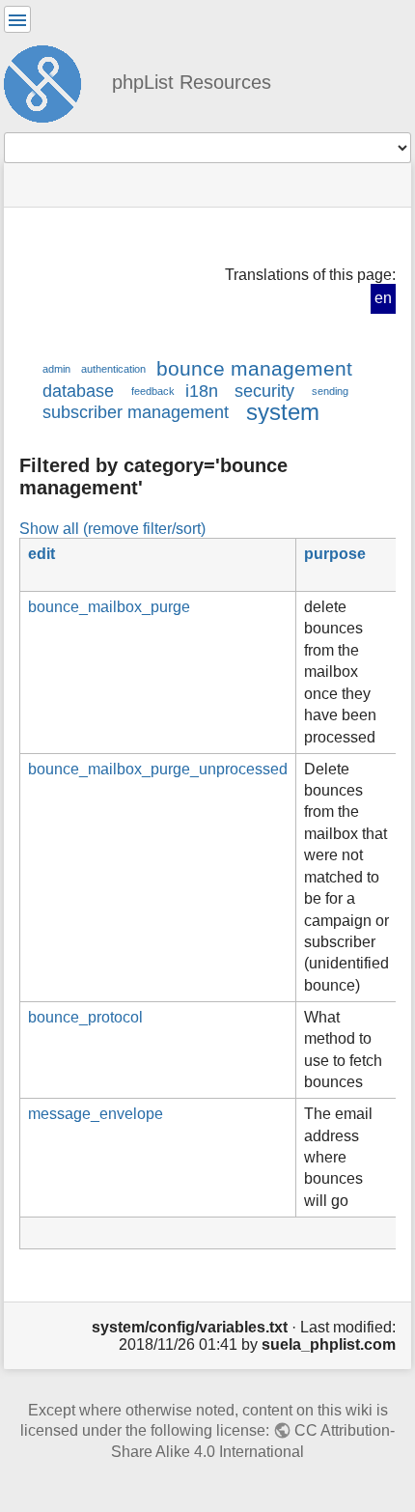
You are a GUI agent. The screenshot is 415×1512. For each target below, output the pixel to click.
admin (56, 369)
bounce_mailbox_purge (109, 607)
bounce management (254, 368)
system (282, 412)
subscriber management (135, 412)
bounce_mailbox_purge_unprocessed (158, 769)
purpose (335, 554)
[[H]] (50, 81)
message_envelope (95, 1114)
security (264, 391)
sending (330, 391)
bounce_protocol (85, 1017)
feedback (153, 391)
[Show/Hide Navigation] (17, 19)
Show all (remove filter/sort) (112, 528)
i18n (201, 391)
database (78, 391)
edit (41, 554)
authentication (113, 369)
